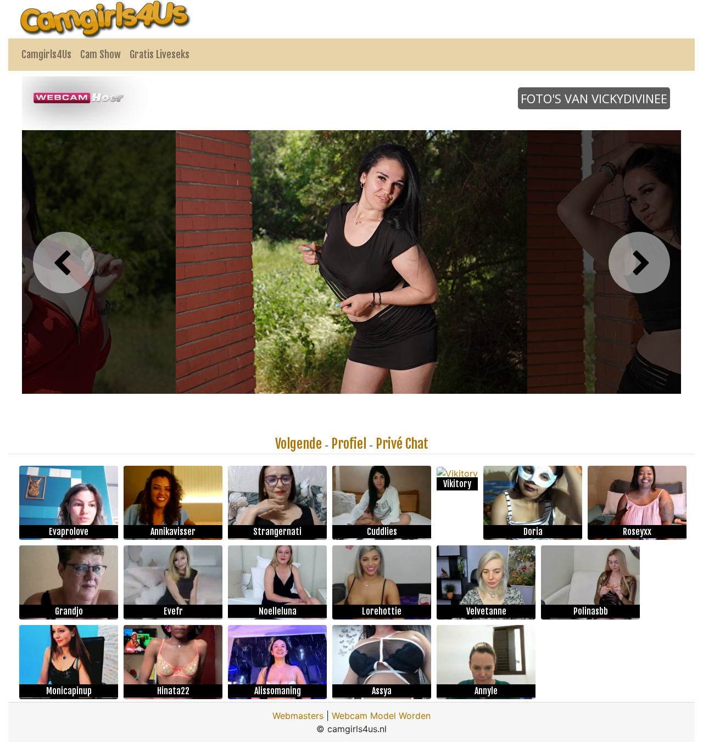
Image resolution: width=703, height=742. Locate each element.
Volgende (298, 444)
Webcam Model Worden (381, 715)
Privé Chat (402, 444)
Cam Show (100, 54)
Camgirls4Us (46, 54)
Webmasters (297, 715)
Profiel (348, 444)
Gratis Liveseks (159, 54)
